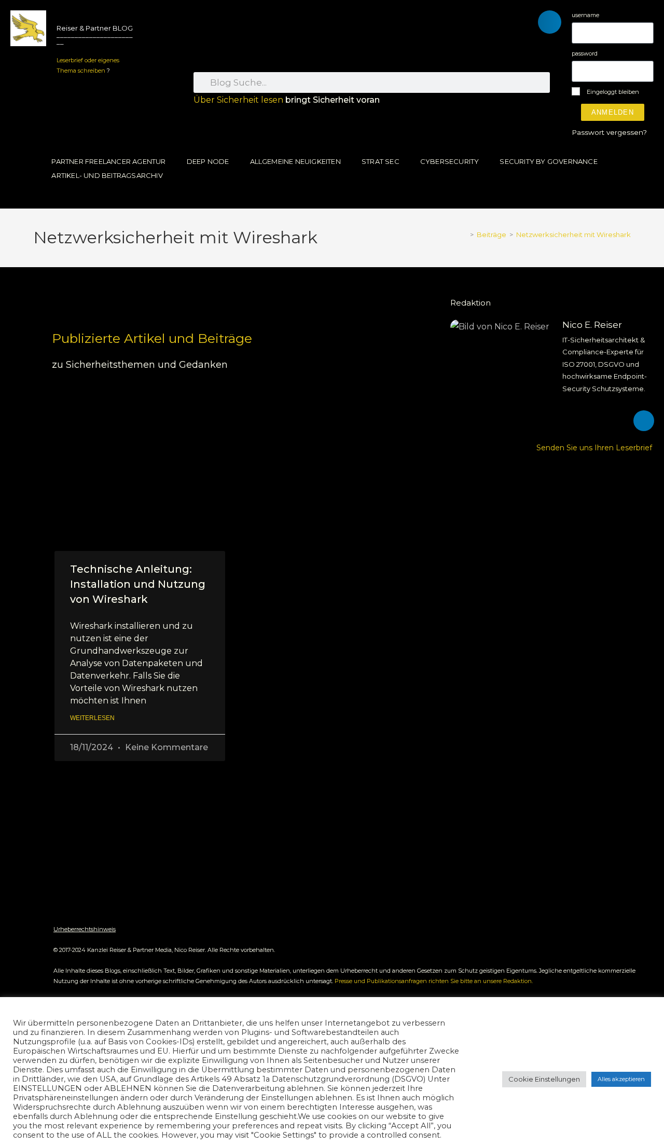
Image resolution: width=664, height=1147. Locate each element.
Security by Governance (548, 161)
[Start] (464, 234)
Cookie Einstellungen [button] (544, 1079)
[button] (549, 22)
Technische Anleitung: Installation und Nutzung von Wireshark (137, 584)
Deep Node (208, 161)
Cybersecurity (449, 161)
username (585, 15)
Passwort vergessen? (609, 132)
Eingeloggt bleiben (612, 91)
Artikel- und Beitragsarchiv (106, 175)
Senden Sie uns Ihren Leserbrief (595, 447)
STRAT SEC (380, 161)
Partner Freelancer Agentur (108, 161)
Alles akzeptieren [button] (621, 1079)
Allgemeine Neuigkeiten (295, 161)
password (585, 53)
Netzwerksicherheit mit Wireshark (573, 234)
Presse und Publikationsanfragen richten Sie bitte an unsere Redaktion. (434, 981)
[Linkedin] (643, 420)
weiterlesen (92, 718)
